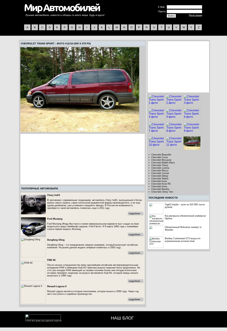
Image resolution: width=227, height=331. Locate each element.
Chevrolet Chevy (159, 165)
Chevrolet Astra (159, 186)
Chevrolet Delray (159, 176)
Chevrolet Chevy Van (162, 191)
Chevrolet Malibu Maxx (163, 162)
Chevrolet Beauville (161, 154)
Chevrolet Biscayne (161, 160)
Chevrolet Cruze (159, 157)
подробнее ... (136, 213)
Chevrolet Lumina (160, 168)
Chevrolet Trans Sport (37, 43)
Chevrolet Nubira (159, 178)
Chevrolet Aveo (159, 181)
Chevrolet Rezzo (159, 170)
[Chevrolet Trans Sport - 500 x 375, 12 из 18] (79, 89)
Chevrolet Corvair (160, 173)
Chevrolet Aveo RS (161, 183)
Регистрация (195, 15)
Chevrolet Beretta (160, 189)
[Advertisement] (51, 159)
